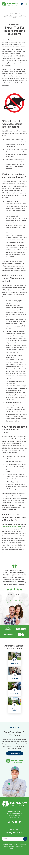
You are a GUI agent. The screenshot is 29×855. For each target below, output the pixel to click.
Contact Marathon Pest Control (11, 527)
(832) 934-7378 (14, 832)
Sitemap (24, 849)
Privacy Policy (20, 846)
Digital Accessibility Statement (11, 849)
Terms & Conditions (8, 846)
